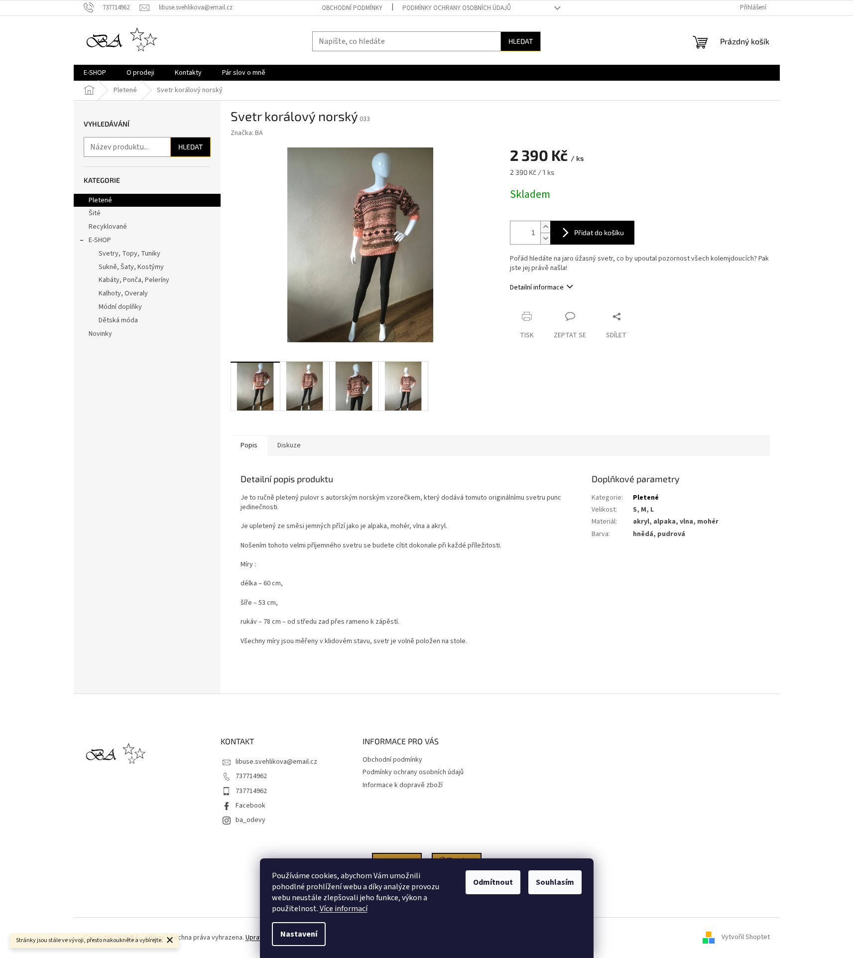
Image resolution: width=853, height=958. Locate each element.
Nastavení (298, 934)
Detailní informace (537, 287)
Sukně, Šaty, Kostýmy (131, 267)
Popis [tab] (249, 445)
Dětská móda (118, 320)
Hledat (520, 41)
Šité (95, 213)
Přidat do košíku (599, 232)
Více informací (343, 908)
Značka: (247, 133)
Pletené (100, 200)
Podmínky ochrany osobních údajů (456, 7)
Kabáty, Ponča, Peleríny (134, 280)
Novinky (100, 334)
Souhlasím (555, 882)
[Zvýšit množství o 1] (545, 227)
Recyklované (108, 227)
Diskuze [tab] (289, 445)
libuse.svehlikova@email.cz (276, 762)
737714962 (251, 776)
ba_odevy (250, 820)
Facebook (250, 806)
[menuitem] (95, 73)
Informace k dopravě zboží (403, 785)
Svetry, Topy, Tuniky (129, 254)
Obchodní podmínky (352, 7)
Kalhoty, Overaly (123, 293)
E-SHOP (100, 240)
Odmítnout (493, 882)
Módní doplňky (120, 307)
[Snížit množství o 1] (545, 238)
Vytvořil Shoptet (746, 938)
